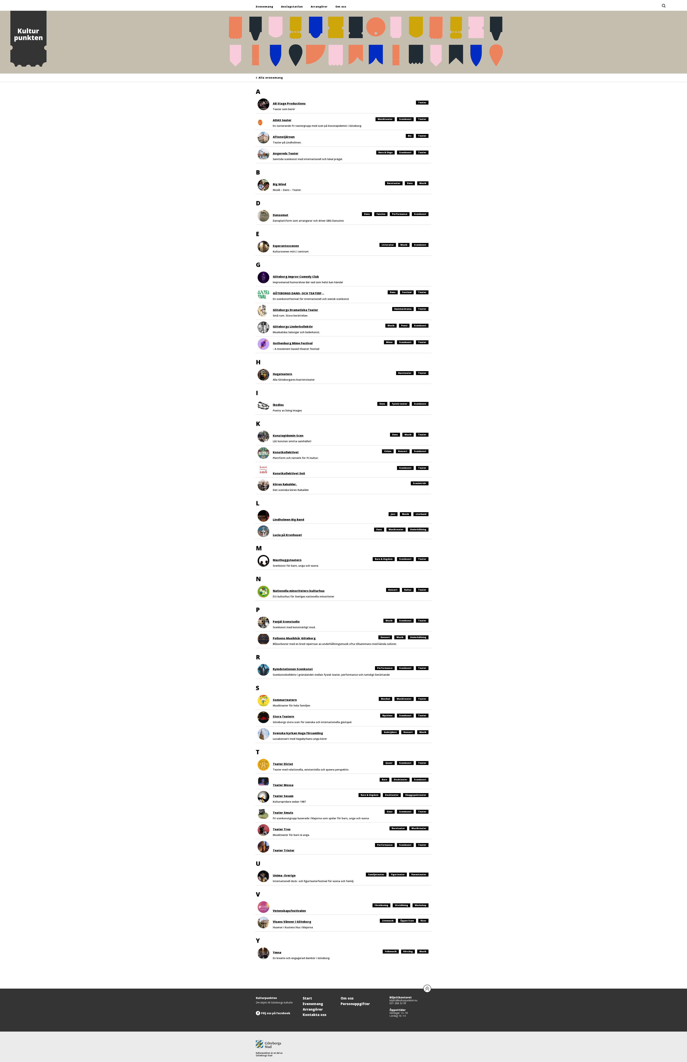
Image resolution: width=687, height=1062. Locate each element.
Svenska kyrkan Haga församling (298, 733)
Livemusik (388, 920)
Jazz (393, 514)
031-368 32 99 (397, 1003)
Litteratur (388, 244)
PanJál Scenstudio (286, 622)
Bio (409, 135)
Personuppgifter (355, 1003)
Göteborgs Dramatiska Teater (295, 310)
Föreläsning (381, 905)
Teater (422, 102)
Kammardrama (402, 308)
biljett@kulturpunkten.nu (403, 1000)
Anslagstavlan (292, 6)
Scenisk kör (419, 483)
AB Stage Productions (289, 103)
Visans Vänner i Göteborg (292, 922)
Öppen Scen (407, 920)
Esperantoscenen (286, 246)
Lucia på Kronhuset (287, 535)
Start (307, 998)
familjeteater (376, 874)
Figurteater (398, 874)
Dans (410, 183)
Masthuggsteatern (287, 560)
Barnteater (393, 183)
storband (421, 514)
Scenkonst (405, 119)
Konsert (402, 451)
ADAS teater (282, 120)
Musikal (385, 698)
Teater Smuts (283, 813)
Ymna (277, 952)
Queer (389, 762)
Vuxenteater (418, 874)
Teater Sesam (283, 796)
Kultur (407, 589)
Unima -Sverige (284, 875)
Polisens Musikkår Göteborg (294, 638)
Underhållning (418, 529)
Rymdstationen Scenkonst (293, 669)
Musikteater (385, 119)
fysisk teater (399, 403)
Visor (423, 920)
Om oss (340, 6)
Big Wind (279, 184)
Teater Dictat (283, 764)
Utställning (401, 905)
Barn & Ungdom (384, 559)
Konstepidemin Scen (288, 436)
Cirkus (387, 451)
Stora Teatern (283, 716)
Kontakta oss (314, 1014)
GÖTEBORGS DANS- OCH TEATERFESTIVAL (303, 293)
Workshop (420, 905)
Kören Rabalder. (285, 484)
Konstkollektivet (286, 452)
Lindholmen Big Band (288, 520)
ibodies (278, 405)
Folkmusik (391, 951)
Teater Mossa (283, 785)
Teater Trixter (283, 850)
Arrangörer (319, 6)
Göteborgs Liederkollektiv (293, 327)
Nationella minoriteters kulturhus (299, 591)
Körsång (408, 951)
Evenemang (264, 6)
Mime (389, 342)
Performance (399, 214)
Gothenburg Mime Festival (293, 343)
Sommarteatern (285, 700)
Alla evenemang (271, 77)
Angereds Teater (285, 153)
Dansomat (280, 215)
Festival (406, 292)
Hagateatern (282, 374)
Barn (384, 779)
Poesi (404, 325)
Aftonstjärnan (284, 137)
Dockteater (400, 779)
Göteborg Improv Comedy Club (296, 277)
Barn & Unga (385, 152)
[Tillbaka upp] (427, 989)
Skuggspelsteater (415, 794)
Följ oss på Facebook (275, 1013)
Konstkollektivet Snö (289, 473)
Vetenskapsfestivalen (289, 911)
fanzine (380, 214)
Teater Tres (282, 829)
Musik (422, 183)
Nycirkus (387, 715)
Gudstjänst (390, 732)
